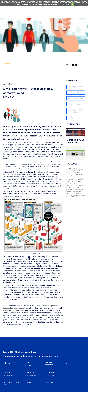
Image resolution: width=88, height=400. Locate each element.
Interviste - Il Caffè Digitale (75, 111)
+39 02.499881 (29, 365)
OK (72, 4)
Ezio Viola (78, 182)
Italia (70, 187)
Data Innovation (76, 104)
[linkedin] (76, 64)
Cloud (82, 173)
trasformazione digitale (79, 193)
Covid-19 (79, 175)
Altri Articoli (75, 118)
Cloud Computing (70, 175)
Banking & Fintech (75, 87)
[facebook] (73, 64)
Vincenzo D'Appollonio (72, 197)
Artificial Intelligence (74, 169)
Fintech (68, 183)
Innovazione (69, 185)
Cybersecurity (70, 177)
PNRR (73, 187)
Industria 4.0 (77, 183)
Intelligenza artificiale (77, 185)
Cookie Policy (20, 2)
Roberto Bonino (79, 189)
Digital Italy (75, 93)
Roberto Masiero (71, 191)
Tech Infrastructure (75, 98)
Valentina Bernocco (70, 195)
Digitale (78, 177)
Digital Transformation (74, 179)
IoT (67, 187)
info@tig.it (27, 362)
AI (66, 169)
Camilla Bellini (75, 171)
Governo (72, 183)
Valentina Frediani (80, 195)
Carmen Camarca (73, 173)
